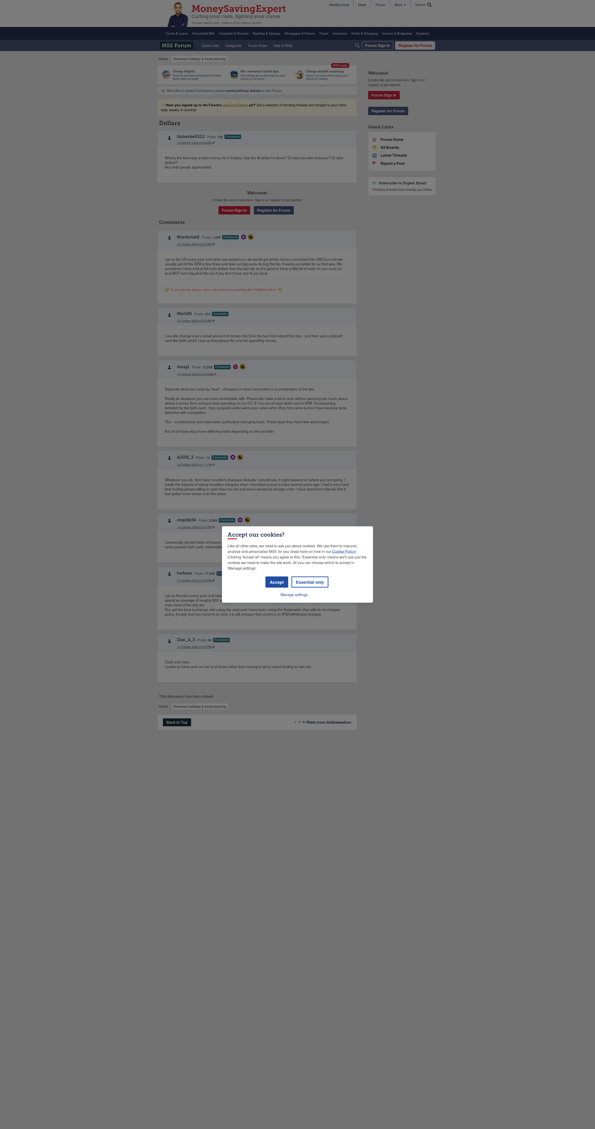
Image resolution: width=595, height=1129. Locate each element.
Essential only (310, 582)
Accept (277, 582)
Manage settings (294, 594)
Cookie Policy (343, 551)
